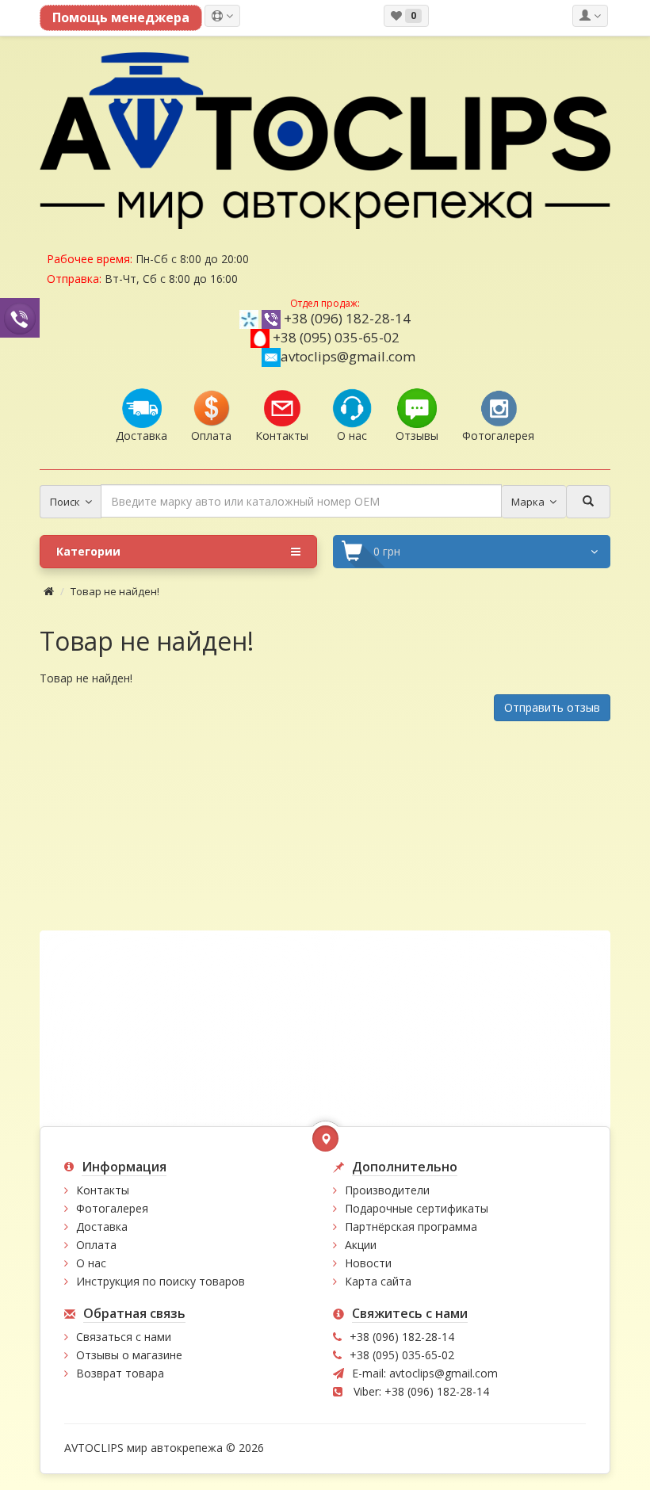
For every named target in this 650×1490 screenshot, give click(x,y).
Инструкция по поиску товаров (160, 1281)
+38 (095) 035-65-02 (336, 337)
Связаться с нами (123, 1336)
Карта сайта (378, 1281)
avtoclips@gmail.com (348, 356)
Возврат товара (120, 1373)
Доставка (102, 1226)
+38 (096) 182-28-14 (347, 318)
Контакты (102, 1190)
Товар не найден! (115, 591)
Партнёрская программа (411, 1226)
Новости (368, 1262)
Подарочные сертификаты (416, 1208)
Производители (387, 1190)
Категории (88, 551)
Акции (361, 1244)
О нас (91, 1262)
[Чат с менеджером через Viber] (20, 317)
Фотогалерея (112, 1208)
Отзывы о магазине (129, 1354)
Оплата (96, 1244)
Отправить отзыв (552, 707)
